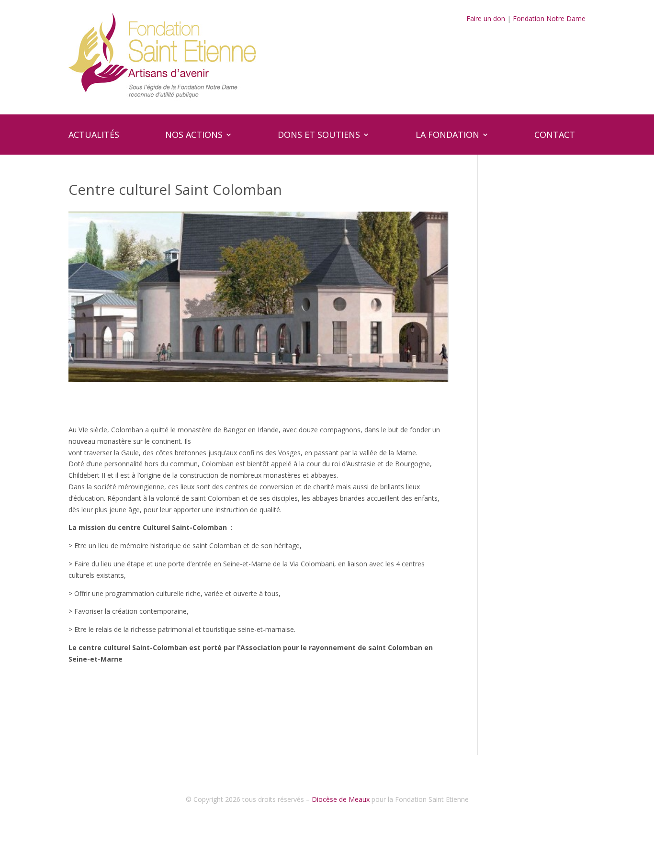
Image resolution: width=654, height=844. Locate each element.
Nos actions (194, 135)
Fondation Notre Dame (549, 18)
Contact (554, 135)
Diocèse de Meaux (341, 799)
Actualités (93, 135)
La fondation (447, 135)
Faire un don (485, 18)
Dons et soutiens (319, 135)
